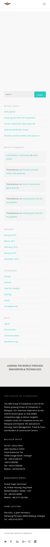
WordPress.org (11, 341)
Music (7, 300)
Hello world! (9, 111)
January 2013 (10, 253)
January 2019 (10, 235)
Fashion (7, 282)
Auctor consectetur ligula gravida (19, 123)
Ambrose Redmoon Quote (16, 129)
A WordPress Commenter (18, 155)
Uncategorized (11, 306)
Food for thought (12, 288)
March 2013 (9, 241)
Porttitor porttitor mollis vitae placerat (21, 135)
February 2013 (11, 247)
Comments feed (11, 335)
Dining (7, 276)
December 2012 (11, 259)
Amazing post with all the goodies (20, 117)
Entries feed (9, 329)
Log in (7, 323)
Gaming (7, 294)
